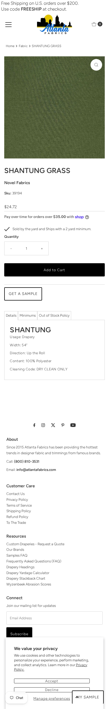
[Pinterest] (62, 425)
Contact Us (15, 494)
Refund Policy (17, 517)
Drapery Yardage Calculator (27, 573)
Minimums (28, 315)
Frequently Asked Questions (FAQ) (33, 561)
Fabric (23, 46)
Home (10, 46)
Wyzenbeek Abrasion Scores (28, 584)
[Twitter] (53, 425)
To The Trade (16, 522)
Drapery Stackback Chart (25, 578)
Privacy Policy (17, 499)
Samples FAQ (17, 555)
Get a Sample (23, 294)
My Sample (87, 697)
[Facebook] (34, 425)
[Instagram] (43, 425)
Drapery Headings (20, 567)
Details (11, 315)
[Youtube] (73, 425)
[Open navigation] (8, 24)
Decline (51, 690)
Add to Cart (54, 270)
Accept (51, 681)
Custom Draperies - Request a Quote (35, 544)
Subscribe (19, 634)
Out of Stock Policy (54, 315)
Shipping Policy (18, 511)
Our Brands (15, 549)
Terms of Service (19, 505)
